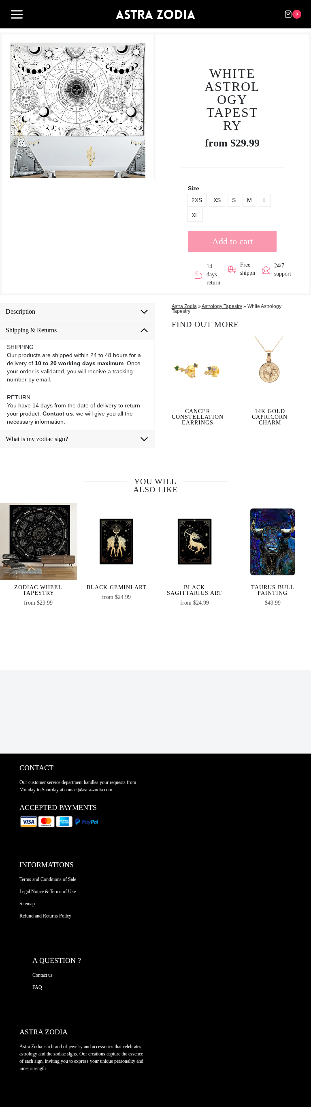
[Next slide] (139, 110)
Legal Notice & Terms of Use (47, 891)
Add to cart (232, 241)
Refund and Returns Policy (45, 916)
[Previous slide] (15, 110)
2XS (197, 200)
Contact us (42, 975)
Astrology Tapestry (222, 306)
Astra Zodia (184, 306)
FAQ (37, 987)
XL (195, 215)
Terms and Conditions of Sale (47, 879)
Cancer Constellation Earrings (198, 417)
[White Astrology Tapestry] (77, 110)
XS (217, 200)
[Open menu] (17, 14)
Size (193, 188)
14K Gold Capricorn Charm (270, 417)
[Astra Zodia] (155, 14)
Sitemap (27, 904)
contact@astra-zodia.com (88, 790)
